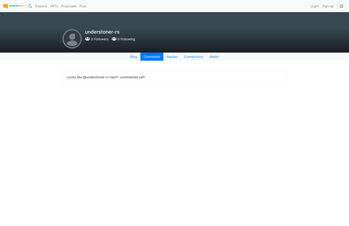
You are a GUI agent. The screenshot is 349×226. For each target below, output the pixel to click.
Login (314, 6)
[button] (340, 6)
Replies (172, 57)
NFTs (54, 6)
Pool (83, 6)
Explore (41, 6)
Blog (133, 57)
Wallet (214, 57)
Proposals (68, 6)
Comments (152, 57)
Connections (193, 57)
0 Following (126, 39)
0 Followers (99, 39)
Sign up (328, 6)
